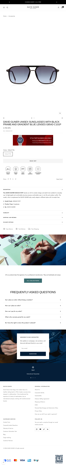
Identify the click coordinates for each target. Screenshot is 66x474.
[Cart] (62, 7)
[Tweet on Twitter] (13, 179)
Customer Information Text (10, 431)
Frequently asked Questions (10, 425)
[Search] (7, 7)
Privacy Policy (38, 411)
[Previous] (4, 118)
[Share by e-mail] (15, 179)
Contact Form (6, 422)
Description (6, 189)
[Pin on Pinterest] (10, 179)
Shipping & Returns (40, 402)
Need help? (59, 179)
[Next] (62, 118)
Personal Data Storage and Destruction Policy (46, 408)
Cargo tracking (7, 437)
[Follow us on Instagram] (36, 429)
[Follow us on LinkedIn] (47, 429)
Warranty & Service (8, 428)
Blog (4, 434)
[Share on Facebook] (8, 179)
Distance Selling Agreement (42, 399)
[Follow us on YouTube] (40, 429)
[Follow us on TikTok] (44, 429)
